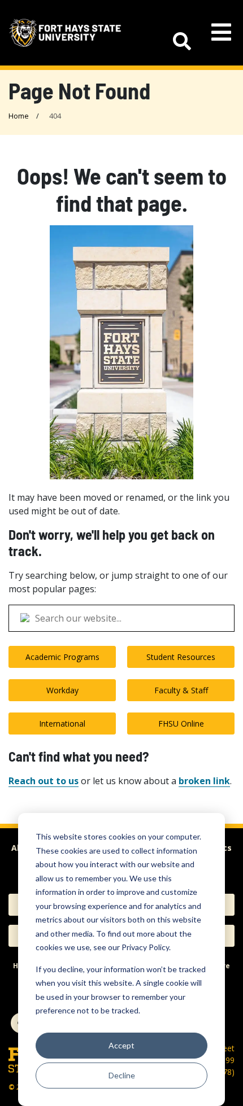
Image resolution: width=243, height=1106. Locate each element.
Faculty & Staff (181, 690)
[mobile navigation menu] (221, 32)
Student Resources (180, 657)
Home (18, 116)
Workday (62, 690)
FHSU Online (181, 723)
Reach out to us (43, 781)
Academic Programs (62, 657)
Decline (122, 1075)
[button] (176, 33)
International (62, 723)
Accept (121, 1045)
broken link (204, 781)
